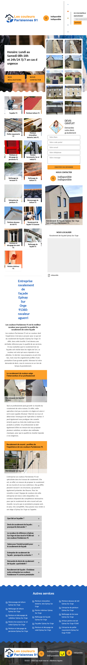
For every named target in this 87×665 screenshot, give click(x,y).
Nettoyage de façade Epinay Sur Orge (42, 618)
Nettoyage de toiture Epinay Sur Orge (16, 610)
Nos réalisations (15, 78)
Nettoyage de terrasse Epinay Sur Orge (70, 615)
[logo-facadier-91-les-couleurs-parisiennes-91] (21, 18)
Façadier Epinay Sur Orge (44, 624)
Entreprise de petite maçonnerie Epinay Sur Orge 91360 (70, 630)
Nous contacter (35, 78)
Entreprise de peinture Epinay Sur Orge (70, 609)
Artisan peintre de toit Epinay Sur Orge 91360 (70, 622)
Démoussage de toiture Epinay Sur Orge (16, 603)
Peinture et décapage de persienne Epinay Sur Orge (18, 630)
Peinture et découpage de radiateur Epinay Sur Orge (18, 617)
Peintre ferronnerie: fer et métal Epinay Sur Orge (18, 623)
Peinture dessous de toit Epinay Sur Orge (70, 602)
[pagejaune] (62, 654)
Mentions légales (56, 661)
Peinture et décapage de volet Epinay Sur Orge (44, 629)
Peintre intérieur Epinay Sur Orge (44, 612)
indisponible (56, 17)
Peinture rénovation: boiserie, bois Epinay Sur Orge (44, 603)
